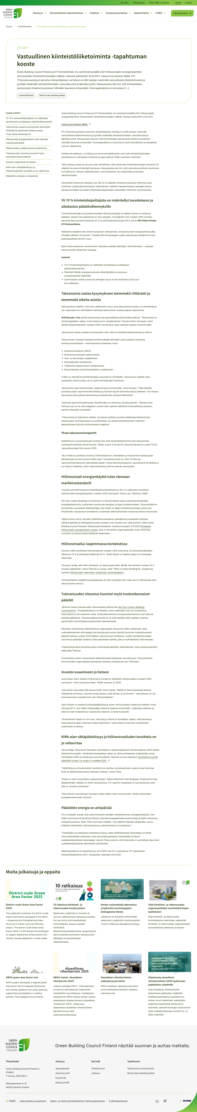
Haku (126, 2)
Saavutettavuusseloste (33, 1101)
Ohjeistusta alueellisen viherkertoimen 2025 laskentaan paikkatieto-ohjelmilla (166, 981)
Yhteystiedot (139, 2)
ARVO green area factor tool (22, 977)
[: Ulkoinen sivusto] (185, 1101)
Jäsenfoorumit (62, 1073)
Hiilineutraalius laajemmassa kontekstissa (26, 148)
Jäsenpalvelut (62, 1068)
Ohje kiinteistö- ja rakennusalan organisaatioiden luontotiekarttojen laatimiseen (168, 908)
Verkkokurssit (98, 1068)
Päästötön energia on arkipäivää (22, 176)
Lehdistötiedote (26, 95)
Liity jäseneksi (180, 13)
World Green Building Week (52, 95)
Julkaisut (95, 1073)
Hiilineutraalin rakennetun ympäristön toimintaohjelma (96, 572)
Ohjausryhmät (62, 1082)
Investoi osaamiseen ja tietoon (21, 162)
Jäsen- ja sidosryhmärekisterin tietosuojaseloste (77, 1101)
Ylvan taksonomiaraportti (18, 134)
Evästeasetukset (118, 1101)
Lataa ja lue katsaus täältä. (74, 124)
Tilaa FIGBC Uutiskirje (159, 2)
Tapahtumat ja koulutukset (140, 1068)
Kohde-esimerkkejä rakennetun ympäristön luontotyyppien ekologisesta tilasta (119, 908)
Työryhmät (60, 1077)
